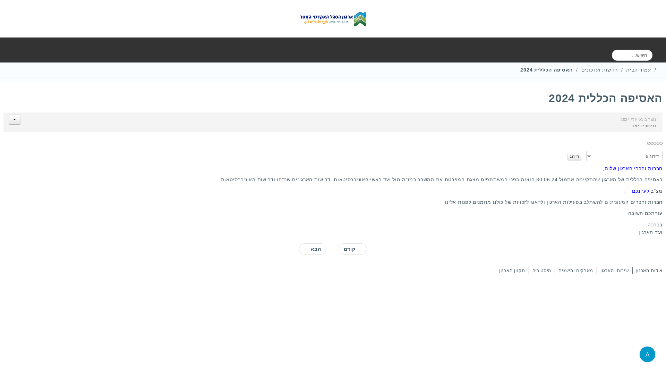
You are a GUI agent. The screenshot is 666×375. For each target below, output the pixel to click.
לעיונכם (640, 191)
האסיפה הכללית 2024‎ (606, 98)
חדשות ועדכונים (599, 70)
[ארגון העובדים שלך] (333, 18)
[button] (14, 119)
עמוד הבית (638, 70)
